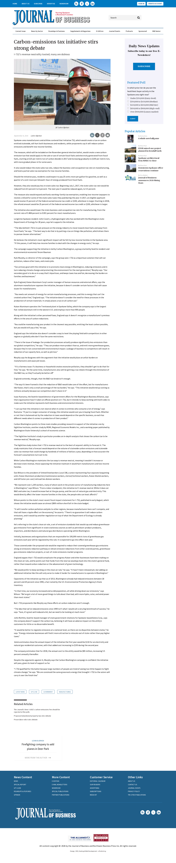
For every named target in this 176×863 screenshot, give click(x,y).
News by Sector (37, 31)
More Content (61, 777)
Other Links (135, 777)
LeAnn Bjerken (36, 136)
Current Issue (20, 31)
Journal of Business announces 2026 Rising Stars (149, 180)
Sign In (141, 4)
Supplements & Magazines (80, 31)
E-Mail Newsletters (59, 784)
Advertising (94, 788)
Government (48, 692)
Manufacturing (65, 692)
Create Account (155, 4)
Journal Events (114, 31)
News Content (23, 777)
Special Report (20, 784)
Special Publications (60, 791)
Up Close (34, 692)
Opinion (17, 795)
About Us (25, 4)
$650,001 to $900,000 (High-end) (145, 108)
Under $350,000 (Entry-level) (143, 98)
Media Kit (93, 795)
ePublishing (102, 851)
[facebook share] (102, 135)
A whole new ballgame (148, 138)
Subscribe (38, 4)
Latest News (20, 692)
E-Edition (99, 31)
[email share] (107, 135)
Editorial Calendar (97, 781)
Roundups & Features (56, 31)
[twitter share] (97, 135)
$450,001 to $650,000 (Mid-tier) (144, 105)
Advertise (51, 4)
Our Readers (95, 784)
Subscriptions (95, 791)
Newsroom (64, 4)
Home (15, 4)
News (16, 781)
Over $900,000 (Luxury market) (144, 112)
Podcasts (129, 31)
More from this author (36, 758)
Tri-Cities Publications (137, 795)
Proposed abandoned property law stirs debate (32, 716)
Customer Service (101, 777)
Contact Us (132, 784)
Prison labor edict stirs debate (25, 719)
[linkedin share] (92, 135)
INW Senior (156, 31)
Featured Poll (136, 82)
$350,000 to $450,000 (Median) (144, 101)
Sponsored (143, 31)
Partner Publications (60, 795)
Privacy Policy (134, 791)
